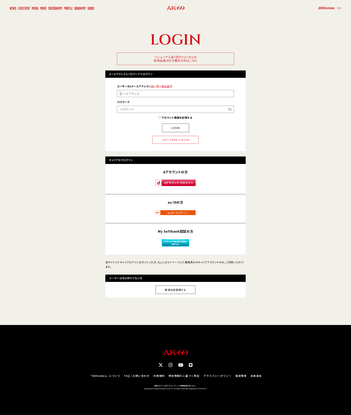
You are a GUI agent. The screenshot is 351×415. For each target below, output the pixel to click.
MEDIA (35, 8)
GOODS (91, 8)
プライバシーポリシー (217, 375)
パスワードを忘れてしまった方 (175, 139)
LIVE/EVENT (24, 8)
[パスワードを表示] (230, 109)
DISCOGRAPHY (55, 8)
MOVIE (43, 8)
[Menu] (339, 8)
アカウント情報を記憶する (176, 117)
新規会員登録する (175, 290)
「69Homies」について (104, 375)
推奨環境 (241, 375)
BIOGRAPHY (80, 8)
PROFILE (68, 8)
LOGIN (175, 128)
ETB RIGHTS (202, 389)
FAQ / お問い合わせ (137, 375)
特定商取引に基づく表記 (184, 375)
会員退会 (256, 375)
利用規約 (159, 375)
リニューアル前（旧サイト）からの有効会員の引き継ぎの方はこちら (175, 59)
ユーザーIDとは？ (161, 86)
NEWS (13, 8)
